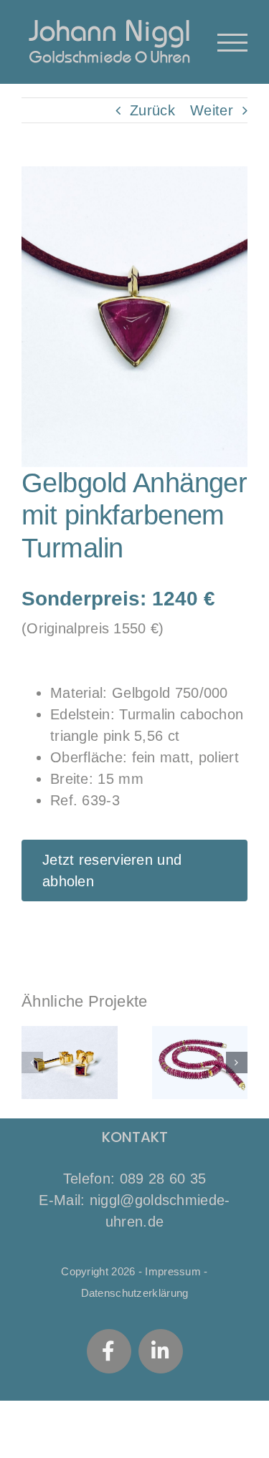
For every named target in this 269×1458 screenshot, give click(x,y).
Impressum (173, 1271)
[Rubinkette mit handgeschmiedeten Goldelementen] (200, 1062)
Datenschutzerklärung (135, 1293)
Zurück (152, 110)
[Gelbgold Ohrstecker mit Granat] (70, 1062)
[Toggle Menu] (232, 43)
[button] (32, 1062)
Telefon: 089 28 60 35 (134, 1178)
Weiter (211, 110)
